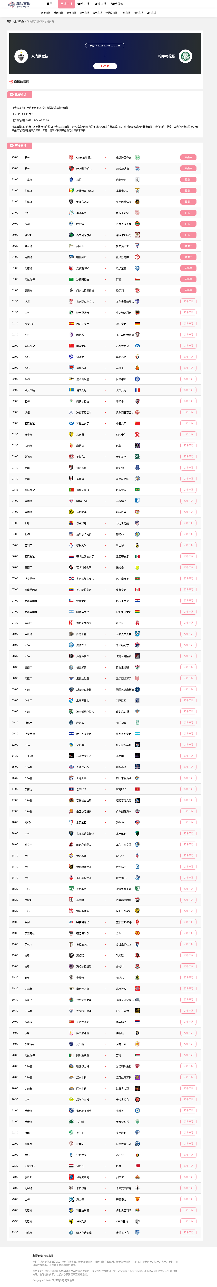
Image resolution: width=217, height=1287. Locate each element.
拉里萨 (80, 1144)
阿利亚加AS (123, 911)
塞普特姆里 (82, 922)
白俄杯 (28, 1232)
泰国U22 (121, 1022)
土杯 (27, 213)
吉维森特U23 (123, 944)
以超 (27, 301)
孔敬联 (120, 955)
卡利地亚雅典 (84, 1110)
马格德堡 (121, 501)
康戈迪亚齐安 (123, 157)
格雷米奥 (81, 667)
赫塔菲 (120, 534)
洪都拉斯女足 (123, 733)
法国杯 (28, 445)
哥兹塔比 (121, 1199)
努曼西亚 (81, 368)
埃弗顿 (120, 467)
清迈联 (80, 955)
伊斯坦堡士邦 (84, 866)
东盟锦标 (30, 933)
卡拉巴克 (81, 1188)
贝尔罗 (80, 1132)
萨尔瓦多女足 (84, 733)
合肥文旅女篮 (84, 1000)
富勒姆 (80, 478)
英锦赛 (28, 456)
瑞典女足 (81, 390)
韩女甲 (28, 844)
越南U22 (121, 789)
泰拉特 (120, 966)
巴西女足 (121, 490)
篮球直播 (100, 4)
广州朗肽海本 (123, 811)
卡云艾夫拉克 (123, 1188)
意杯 (27, 1155)
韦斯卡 (120, 401)
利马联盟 (121, 700)
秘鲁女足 (121, 589)
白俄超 (28, 900)
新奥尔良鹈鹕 (84, 689)
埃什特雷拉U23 (85, 190)
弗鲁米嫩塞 (122, 667)
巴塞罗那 (81, 523)
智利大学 (81, 545)
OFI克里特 (122, 1221)
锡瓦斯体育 (82, 911)
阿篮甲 (28, 678)
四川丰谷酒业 (123, 778)
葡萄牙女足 (82, 490)
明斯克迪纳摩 (84, 1232)
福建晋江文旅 (123, 800)
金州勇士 (81, 745)
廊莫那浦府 (82, 1033)
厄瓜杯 (28, 634)
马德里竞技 (122, 523)
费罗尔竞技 (82, 401)
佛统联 (120, 1033)
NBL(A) (29, 756)
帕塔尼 (120, 977)
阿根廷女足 (82, 612)
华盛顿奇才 (122, 645)
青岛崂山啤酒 (84, 1011)
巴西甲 (29, 114)
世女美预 (30, 578)
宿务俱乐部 (82, 933)
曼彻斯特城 (122, 478)
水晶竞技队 (82, 700)
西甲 (27, 523)
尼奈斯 (80, 434)
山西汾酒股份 (84, 811)
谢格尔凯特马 (123, 235)
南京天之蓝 (82, 988)
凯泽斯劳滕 (122, 257)
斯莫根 (80, 900)
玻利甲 (28, 623)
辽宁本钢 (81, 1077)
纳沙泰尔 (121, 434)
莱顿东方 (81, 456)
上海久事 (81, 778)
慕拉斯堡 (81, 889)
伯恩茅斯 (81, 467)
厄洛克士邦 (82, 1099)
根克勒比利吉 (123, 312)
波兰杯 (28, 246)
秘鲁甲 (28, 700)
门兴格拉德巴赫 (85, 290)
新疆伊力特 (82, 1066)
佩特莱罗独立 (84, 623)
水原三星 (81, 822)
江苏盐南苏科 (123, 1077)
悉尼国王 (121, 756)
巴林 (118, 1166)
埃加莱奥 (121, 268)
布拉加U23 (82, 944)
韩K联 (28, 822)
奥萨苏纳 (121, 357)
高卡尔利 (121, 833)
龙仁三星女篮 (123, 844)
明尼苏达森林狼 (125, 689)
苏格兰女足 (122, 346)
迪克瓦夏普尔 (84, 412)
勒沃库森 (121, 512)
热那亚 (120, 1155)
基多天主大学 (123, 634)
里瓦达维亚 (82, 678)
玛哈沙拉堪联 (84, 966)
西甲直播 (46, 12)
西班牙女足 (82, 323)
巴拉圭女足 (122, 601)
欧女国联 (30, 323)
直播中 (188, 157)
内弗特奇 (121, 179)
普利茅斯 (121, 456)
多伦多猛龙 (82, 656)
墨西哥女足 (122, 556)
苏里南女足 (122, 578)
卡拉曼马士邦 (84, 877)
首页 (49, 4)
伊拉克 (80, 1166)
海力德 (80, 1199)
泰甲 (27, 955)
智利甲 (28, 545)
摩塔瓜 (80, 722)
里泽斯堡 (81, 213)
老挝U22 (81, 789)
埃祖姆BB (121, 877)
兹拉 (78, 179)
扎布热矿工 (122, 246)
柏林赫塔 (81, 257)
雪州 (118, 933)
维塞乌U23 (82, 201)
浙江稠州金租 (123, 1066)
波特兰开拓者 (123, 656)
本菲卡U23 (122, 190)
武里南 (80, 1044)
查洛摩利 (121, 1132)
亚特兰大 (81, 1155)
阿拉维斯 (121, 379)
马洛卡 (120, 368)
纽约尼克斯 (122, 711)
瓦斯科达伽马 (84, 567)
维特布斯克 (122, 1232)
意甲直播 (71, 12)
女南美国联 (31, 589)
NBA (27, 645)
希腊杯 (28, 268)
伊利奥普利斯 (123, 1210)
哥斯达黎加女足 (85, 556)
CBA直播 (151, 12)
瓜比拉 (120, 623)
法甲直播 (97, 12)
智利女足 (81, 601)
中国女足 (81, 346)
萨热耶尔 (121, 866)
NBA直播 (138, 12)
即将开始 (188, 301)
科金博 (120, 545)
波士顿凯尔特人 (85, 711)
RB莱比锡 (81, 501)
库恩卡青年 (82, 634)
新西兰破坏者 (84, 756)
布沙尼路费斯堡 (85, 833)
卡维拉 (120, 1110)
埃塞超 (28, 235)
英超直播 (58, 12)
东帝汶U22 (82, 1022)
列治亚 (80, 246)
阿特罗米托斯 (123, 1144)
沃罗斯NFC (82, 268)
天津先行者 (82, 767)
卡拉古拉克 (122, 1099)
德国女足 (121, 323)
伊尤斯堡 (81, 855)
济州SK (120, 822)
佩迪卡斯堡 (122, 213)
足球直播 (66, 4)
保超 (27, 224)
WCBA (28, 1000)
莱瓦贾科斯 (122, 1121)
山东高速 (121, 767)
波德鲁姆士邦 (123, 889)
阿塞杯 (28, 179)
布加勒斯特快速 (125, 334)
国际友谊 (30, 346)
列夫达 (120, 1177)
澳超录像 (117, 4)
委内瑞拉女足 (84, 589)
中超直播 (125, 12)
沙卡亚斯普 (82, 312)
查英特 (80, 977)
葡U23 (28, 190)
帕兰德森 (121, 722)
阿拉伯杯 (30, 279)
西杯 (27, 357)
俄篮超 (28, 1177)
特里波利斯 (82, 1210)
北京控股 (121, 988)
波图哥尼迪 (82, 379)
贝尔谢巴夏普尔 (125, 412)
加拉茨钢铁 (122, 168)
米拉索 (120, 567)
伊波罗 (80, 357)
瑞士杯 (28, 434)
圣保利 (120, 290)
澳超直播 (83, 4)
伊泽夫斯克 (82, 1177)
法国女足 (121, 390)
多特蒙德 (81, 512)
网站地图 (69, 1280)
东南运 (28, 789)
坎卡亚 (120, 855)
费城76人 (81, 645)
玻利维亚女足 (123, 612)
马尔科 (80, 1121)
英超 (27, 467)
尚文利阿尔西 (84, 235)
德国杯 (28, 257)
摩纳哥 (80, 445)
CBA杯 (28, 767)
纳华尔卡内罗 (84, 534)
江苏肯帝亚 (122, 1088)
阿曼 (118, 279)
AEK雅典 (81, 1221)
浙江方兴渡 (122, 1011)
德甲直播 (84, 12)
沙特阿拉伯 (82, 279)
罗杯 (27, 157)
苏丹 (118, 1055)
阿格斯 (80, 334)
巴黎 (118, 445)
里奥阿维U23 (123, 201)
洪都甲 (28, 722)
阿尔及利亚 (82, 1055)
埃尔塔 (80, 224)
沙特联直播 (111, 12)
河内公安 (121, 1044)
